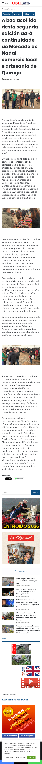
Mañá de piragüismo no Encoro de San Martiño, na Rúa (26, 580)
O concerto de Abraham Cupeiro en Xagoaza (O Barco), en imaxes (26, 591)
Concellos (11, 9)
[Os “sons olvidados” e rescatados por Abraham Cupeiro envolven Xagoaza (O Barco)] (8, 603)
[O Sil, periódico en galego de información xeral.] (21, 3)
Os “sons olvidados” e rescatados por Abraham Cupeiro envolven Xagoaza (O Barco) (28, 603)
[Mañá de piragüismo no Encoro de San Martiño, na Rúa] (8, 581)
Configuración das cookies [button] (15, 757)
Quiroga (17, 14)
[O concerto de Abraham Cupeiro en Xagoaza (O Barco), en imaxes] (8, 592)
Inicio (5, 9)
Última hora (29, 14)
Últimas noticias (21, 571)
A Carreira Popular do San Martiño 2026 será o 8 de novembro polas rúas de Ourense (26, 616)
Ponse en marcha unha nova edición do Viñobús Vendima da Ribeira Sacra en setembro (28, 628)
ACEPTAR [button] (31, 757)
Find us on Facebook (9, 694)
